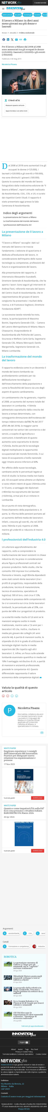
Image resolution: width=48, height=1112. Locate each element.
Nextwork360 (6, 1065)
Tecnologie (14, 15)
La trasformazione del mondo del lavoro (21, 221)
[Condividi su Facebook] (4, 39)
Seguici (22, 1042)
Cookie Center (41, 1054)
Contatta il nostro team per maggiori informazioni (23, 1096)
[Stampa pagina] (25, 39)
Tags (27, 1049)
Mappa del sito (24, 1109)
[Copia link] (21, 39)
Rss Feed (34, 1049)
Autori (20, 1049)
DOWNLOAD (37, 798)
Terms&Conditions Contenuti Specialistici (17, 1054)
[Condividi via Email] (16, 39)
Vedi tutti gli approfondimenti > (32, 1026)
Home (4, 33)
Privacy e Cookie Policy (24, 1052)
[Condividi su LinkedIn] (8, 39)
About (13, 1049)
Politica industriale (26, 33)
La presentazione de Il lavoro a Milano (19, 217)
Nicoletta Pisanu (9, 64)
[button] (3, 9)
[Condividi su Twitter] (12, 39)
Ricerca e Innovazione (38, 15)
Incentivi (24, 15)
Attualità (5, 15)
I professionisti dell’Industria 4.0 (17, 225)
